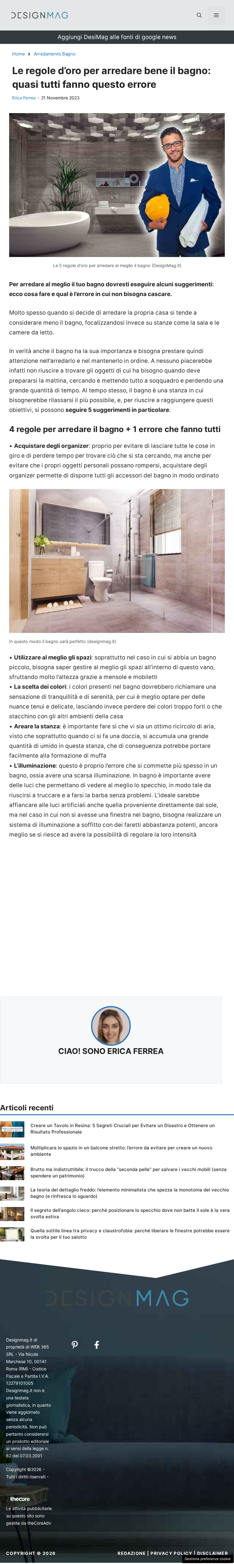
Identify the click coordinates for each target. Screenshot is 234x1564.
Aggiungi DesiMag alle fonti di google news (117, 37)
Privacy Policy (172, 1553)
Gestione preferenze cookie (208, 1559)
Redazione (132, 1553)
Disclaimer (212, 1553)
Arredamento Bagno (55, 54)
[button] (199, 15)
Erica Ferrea (24, 97)
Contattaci (16, 1484)
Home (18, 54)
